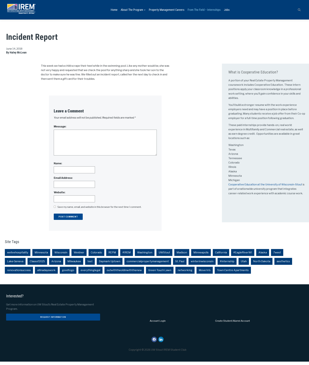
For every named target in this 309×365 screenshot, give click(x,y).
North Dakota (261, 261)
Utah (244, 261)
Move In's (205, 270)
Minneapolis (201, 252)
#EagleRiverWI (242, 252)
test (90, 261)
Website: (59, 192)
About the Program (132, 9)
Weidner (79, 252)
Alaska (262, 252)
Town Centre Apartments (233, 270)
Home (114, 9)
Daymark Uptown (109, 261)
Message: (60, 126)
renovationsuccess (19, 270)
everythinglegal (90, 270)
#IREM (126, 252)
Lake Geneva (15, 261)
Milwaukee (74, 261)
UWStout (164, 252)
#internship (227, 261)
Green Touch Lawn (159, 270)
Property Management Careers (166, 9)
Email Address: (63, 177)
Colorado (96, 252)
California (221, 252)
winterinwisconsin (202, 261)
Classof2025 (37, 261)
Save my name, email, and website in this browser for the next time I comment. (99, 207)
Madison (182, 252)
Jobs (227, 9)
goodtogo (68, 270)
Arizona (56, 261)
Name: (58, 163)
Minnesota (41, 252)
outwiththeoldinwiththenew (124, 270)
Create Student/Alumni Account (232, 320)
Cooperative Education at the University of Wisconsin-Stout (265, 184)
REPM (112, 252)
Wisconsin (60, 252)
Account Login (158, 320)
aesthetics (283, 261)
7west (277, 252)
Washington (144, 252)
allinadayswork (46, 270)
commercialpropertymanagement (148, 261)
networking (185, 270)
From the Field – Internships (204, 9)
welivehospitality (17, 252)
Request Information (53, 317)
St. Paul (179, 261)
